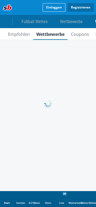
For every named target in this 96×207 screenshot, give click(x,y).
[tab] (19, 34)
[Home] (7, 7)
